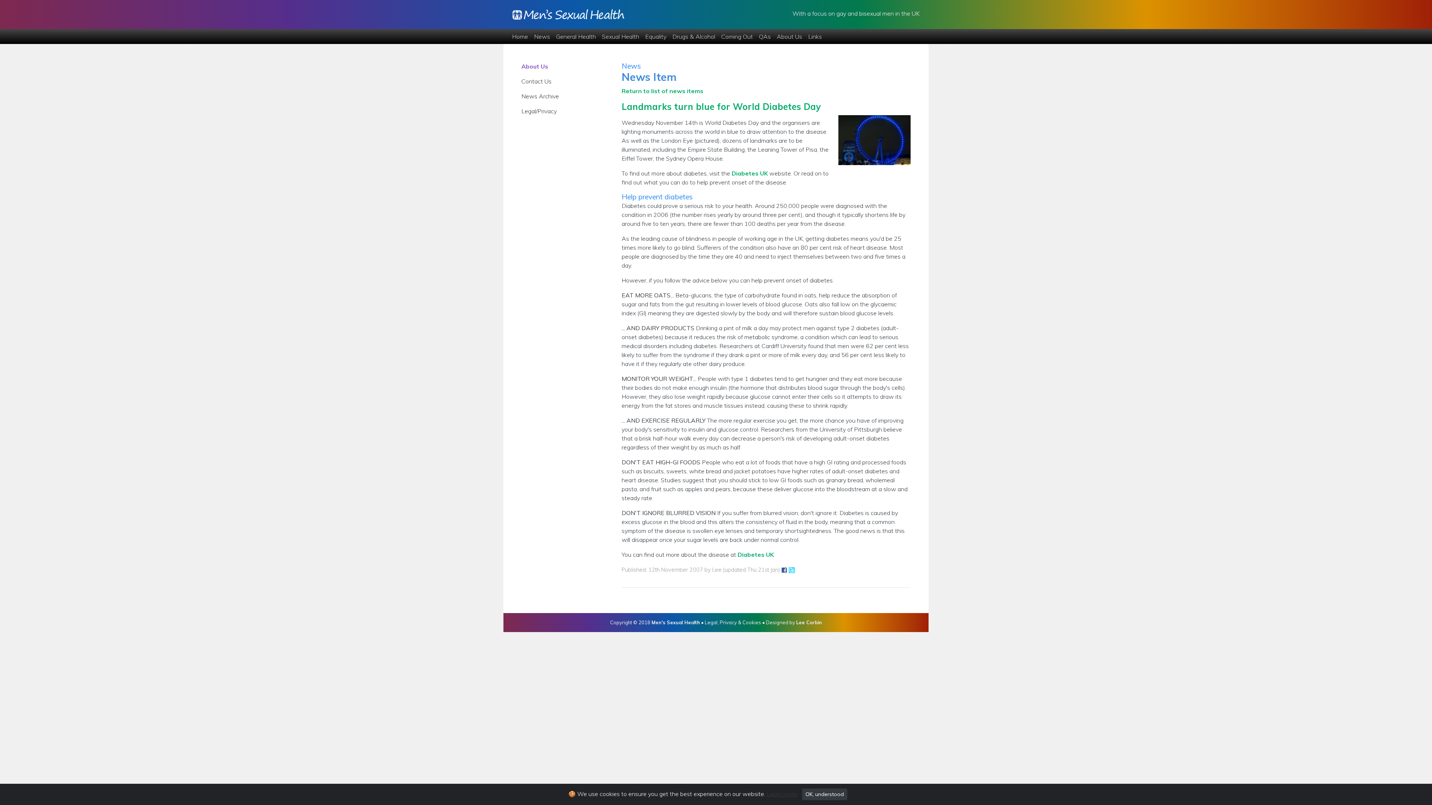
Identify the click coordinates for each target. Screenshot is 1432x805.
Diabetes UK (750, 173)
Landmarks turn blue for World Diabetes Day (721, 106)
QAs (765, 36)
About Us (789, 36)
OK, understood (825, 794)
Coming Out (737, 36)
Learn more (782, 794)
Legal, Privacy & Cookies (733, 622)
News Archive (540, 96)
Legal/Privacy (539, 111)
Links (815, 36)
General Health (576, 36)
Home (520, 36)
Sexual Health (620, 36)
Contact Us (536, 81)
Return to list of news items (662, 91)
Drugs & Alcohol (693, 36)
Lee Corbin (809, 622)
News (542, 36)
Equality (655, 36)
